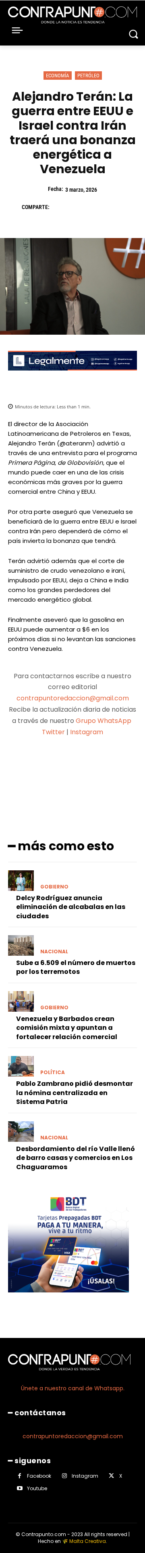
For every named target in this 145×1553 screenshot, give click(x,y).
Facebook (39, 1475)
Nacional (54, 951)
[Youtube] (19, 1488)
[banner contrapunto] (72, 377)
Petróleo (88, 75)
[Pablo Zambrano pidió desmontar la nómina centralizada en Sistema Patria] (21, 1066)
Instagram (86, 732)
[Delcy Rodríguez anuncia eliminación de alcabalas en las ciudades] (21, 880)
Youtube (37, 1488)
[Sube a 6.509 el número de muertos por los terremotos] (21, 945)
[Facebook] (60, 207)
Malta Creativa (87, 1541)
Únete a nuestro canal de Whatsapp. (72, 1388)
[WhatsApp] (115, 207)
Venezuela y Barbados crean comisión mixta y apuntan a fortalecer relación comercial (66, 1028)
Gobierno (54, 886)
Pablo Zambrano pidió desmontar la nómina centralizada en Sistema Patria (74, 1092)
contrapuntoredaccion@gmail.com (73, 698)
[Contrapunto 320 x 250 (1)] (68, 1298)
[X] (78, 207)
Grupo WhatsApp (104, 720)
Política (52, 1072)
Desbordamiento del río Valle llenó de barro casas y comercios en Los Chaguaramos (75, 1158)
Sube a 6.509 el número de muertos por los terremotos (75, 967)
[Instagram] (64, 1476)
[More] (115, 764)
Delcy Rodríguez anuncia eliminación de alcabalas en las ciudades (70, 907)
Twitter (53, 732)
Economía (57, 75)
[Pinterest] (97, 207)
